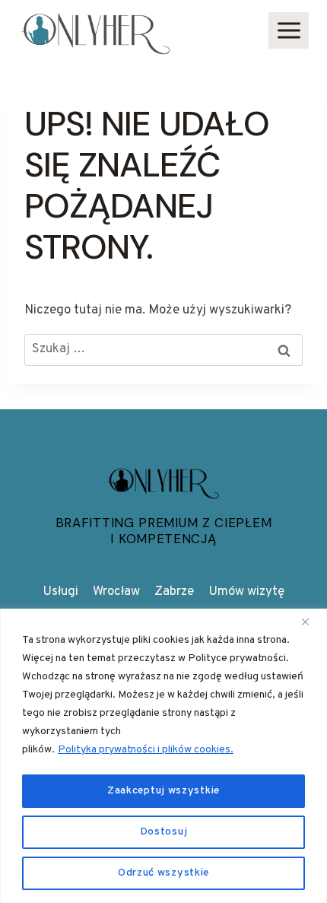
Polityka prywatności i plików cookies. (145, 749)
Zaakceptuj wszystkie (163, 790)
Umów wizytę (246, 591)
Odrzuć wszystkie (163, 872)
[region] (163, 756)
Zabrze (174, 591)
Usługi (60, 591)
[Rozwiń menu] (288, 30)
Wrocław (116, 591)
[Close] (311, 621)
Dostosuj (164, 831)
